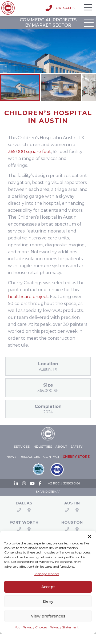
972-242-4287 (19, 510)
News (11, 457)
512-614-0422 (67, 510)
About (61, 446)
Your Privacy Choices (31, 627)
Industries (42, 446)
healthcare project (28, 296)
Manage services (46, 574)
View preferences (48, 616)
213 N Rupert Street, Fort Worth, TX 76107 (29, 529)
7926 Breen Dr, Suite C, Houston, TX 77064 (77, 529)
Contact (51, 457)
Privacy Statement (64, 627)
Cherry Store (76, 457)
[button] (89, 535)
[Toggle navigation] (88, 8)
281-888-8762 (67, 529)
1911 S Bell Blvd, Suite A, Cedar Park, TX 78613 (77, 510)
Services (22, 446)
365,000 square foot (29, 151)
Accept (48, 586)
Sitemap (54, 491)
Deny (48, 601)
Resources (29, 457)
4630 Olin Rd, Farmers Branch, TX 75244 (29, 510)
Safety (76, 446)
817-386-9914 (19, 529)
